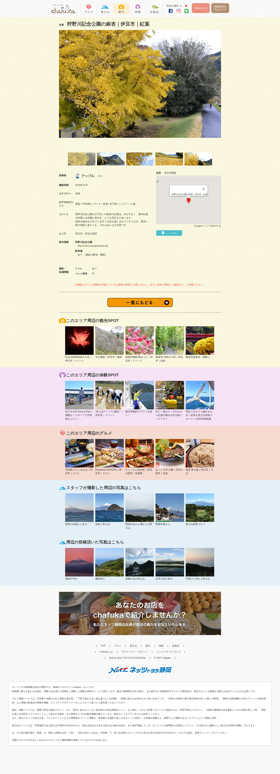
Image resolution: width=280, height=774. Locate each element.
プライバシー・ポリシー (134, 651)
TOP (103, 645)
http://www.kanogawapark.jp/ (93, 245)
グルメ (117, 645)
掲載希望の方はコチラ (220, 8)
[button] (189, 201)
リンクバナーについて (168, 651)
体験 (161, 645)
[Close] (204, 189)
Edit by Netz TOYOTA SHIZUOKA (127, 657)
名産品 (175, 645)
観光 (148, 645)
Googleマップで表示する (207, 225)
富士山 (133, 645)
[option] (140, 84)
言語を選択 (174, 5)
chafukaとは (200, 8)
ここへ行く (171, 233)
